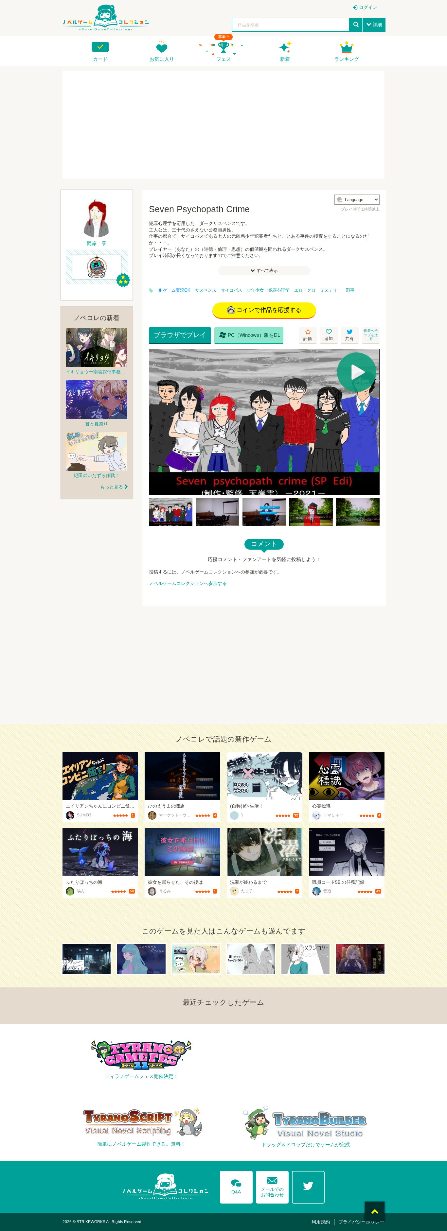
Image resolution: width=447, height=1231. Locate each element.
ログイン (368, 7)
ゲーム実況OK (176, 290)
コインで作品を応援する (269, 310)
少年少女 (255, 290)
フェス (223, 59)
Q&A (236, 1185)
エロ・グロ (304, 290)
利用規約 (321, 1221)
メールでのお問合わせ (272, 1185)
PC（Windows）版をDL (249, 334)
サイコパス (231, 290)
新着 (285, 59)
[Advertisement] (223, 124)
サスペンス (205, 290)
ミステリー (330, 290)
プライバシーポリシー (361, 1221)
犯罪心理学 (279, 290)
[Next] (372, 422)
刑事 (350, 290)
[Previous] (156, 422)
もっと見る (111, 486)
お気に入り (162, 59)
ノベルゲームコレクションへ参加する (188, 583)
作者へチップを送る (371, 335)
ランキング (346, 59)
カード (100, 59)
